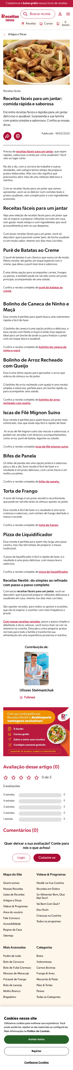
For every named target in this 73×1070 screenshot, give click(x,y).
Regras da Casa (12, 929)
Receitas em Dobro (48, 889)
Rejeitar (36, 1051)
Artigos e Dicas (17, 34)
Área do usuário (13, 912)
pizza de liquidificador (53, 572)
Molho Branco (11, 991)
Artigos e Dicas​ (12, 900)
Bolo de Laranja (12, 985)
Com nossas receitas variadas (21, 621)
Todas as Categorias (48, 997)
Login (21, 857)
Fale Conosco (11, 918)
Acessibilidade (12, 924)
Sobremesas (44, 962)
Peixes (40, 991)
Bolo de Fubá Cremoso (17, 967)
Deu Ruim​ (42, 909)
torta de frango (48, 525)
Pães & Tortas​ (44, 985)
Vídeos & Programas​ (15, 906)
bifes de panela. (49, 481)
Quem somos (11, 883)
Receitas (31, 23)
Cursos (48, 23)
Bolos (39, 956)
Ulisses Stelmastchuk (37, 690)
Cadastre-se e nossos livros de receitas (36, 3)
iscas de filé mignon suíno (51, 446)
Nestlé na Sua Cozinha (50, 883)
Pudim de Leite (12, 956)
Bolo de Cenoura (13, 962)
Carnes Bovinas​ (45, 967)
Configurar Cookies (36, 1062)
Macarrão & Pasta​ (47, 979)
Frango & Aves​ (45, 973)
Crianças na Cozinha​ (48, 915)
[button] (7, 136)
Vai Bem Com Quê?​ (48, 904)
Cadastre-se (47, 857)
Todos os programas (48, 921)
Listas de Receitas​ (14, 894)
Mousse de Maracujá (16, 973)
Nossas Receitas (13, 889)
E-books (66, 24)
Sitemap (8, 935)
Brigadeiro (9, 997)
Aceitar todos (36, 1039)
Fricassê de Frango (14, 979)
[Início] (10, 18)
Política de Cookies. (38, 1031)
